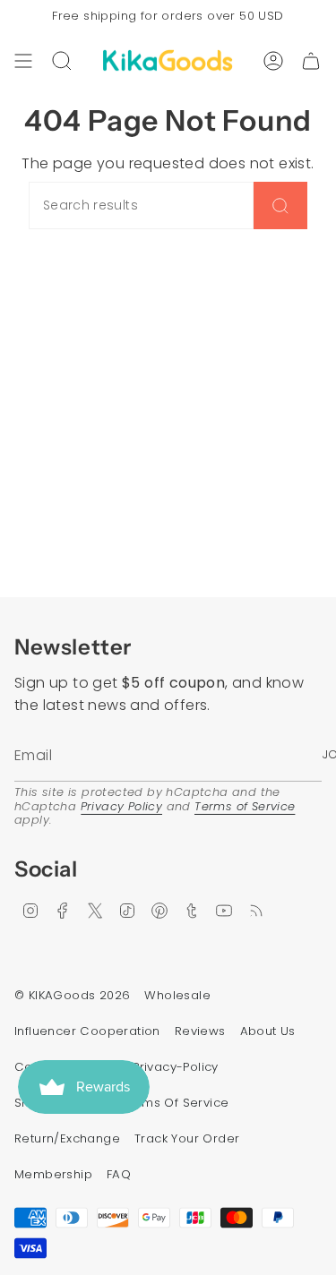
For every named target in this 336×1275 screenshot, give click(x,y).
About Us (268, 1031)
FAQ (119, 1174)
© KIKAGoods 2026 (72, 995)
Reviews (200, 1031)
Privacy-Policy (176, 1066)
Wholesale (177, 995)
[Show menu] (23, 60)
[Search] (280, 205)
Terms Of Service (175, 1102)
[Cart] (311, 60)
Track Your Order (186, 1138)
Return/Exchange (67, 1138)
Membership (53, 1174)
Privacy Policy (122, 806)
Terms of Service (244, 806)
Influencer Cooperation (87, 1031)
